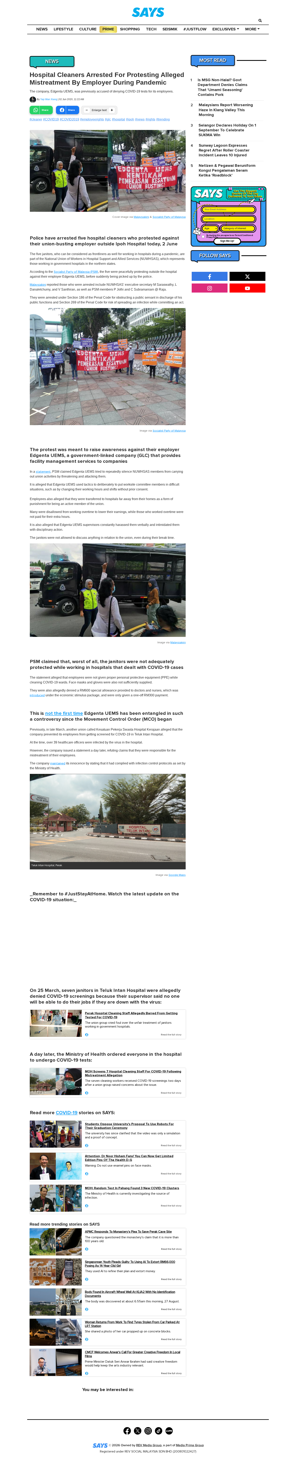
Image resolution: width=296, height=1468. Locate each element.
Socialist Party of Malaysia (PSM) (76, 271)
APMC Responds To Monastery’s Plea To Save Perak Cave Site (128, 1231)
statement (43, 471)
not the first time (64, 713)
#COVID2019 (69, 119)
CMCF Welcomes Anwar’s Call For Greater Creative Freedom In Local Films (132, 1354)
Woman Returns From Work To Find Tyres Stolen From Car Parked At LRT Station (132, 1324)
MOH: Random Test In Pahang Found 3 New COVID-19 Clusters (132, 1188)
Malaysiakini (141, 217)
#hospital (118, 119)
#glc (108, 119)
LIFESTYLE (63, 29)
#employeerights (92, 119)
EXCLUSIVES (224, 29)
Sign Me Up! (227, 241)
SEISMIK (169, 29)
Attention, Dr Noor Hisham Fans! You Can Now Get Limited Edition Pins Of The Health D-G (129, 1158)
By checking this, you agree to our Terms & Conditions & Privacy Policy (229, 236)
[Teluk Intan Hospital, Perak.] (108, 818)
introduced (37, 695)
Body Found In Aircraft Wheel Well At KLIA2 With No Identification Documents (130, 1293)
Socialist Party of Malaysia (169, 217)
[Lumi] (169, 1430)
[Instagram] (148, 1430)
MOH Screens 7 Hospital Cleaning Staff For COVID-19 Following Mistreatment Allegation (133, 1073)
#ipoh (130, 119)
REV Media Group (148, 1445)
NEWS (42, 29)
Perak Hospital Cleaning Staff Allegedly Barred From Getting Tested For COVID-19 (131, 1015)
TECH (151, 29)
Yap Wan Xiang (48, 99)
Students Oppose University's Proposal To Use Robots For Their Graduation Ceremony (129, 1126)
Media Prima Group (190, 1445)
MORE (250, 29)
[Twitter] (137, 1430)
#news (140, 119)
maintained (57, 763)
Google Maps (177, 875)
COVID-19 (67, 1113)
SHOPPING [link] (130, 29)
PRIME (108, 29)
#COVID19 (51, 119)
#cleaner (36, 119)
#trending (163, 119)
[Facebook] (127, 1430)
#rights (150, 119)
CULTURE (87, 29)
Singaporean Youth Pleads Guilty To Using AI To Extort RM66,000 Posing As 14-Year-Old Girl (130, 1263)
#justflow (194, 29)
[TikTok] (158, 1430)
